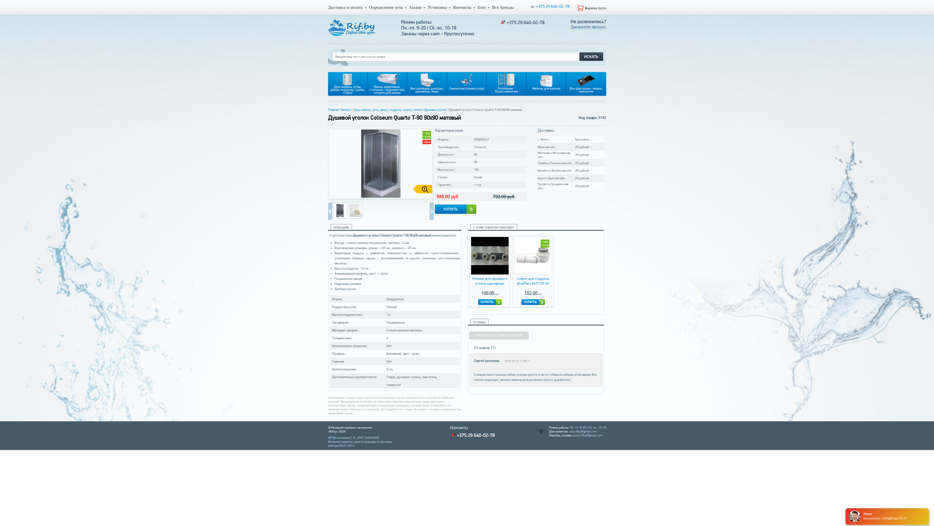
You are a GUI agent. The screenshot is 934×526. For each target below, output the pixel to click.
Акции (415, 7)
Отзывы (479, 322)
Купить (451, 209)
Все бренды (503, 7)
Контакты (462, 7)
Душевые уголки (435, 110)
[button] (428, 164)
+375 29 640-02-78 (553, 6)
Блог (481, 7)
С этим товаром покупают (493, 227)
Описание (341, 227)
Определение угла (386, 7)
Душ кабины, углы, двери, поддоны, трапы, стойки (388, 110)
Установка (437, 7)
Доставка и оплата (345, 7)
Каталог (346, 110)
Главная (333, 110)
